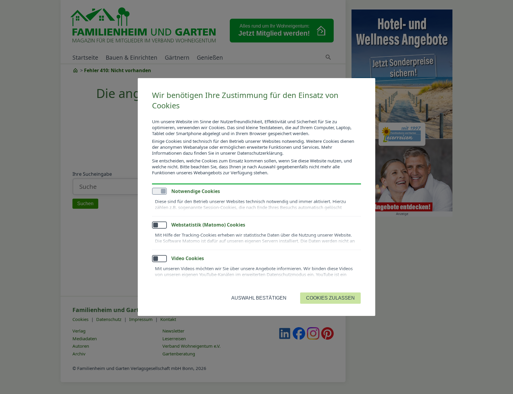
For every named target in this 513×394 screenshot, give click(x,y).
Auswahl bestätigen (258, 297)
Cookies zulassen (330, 297)
